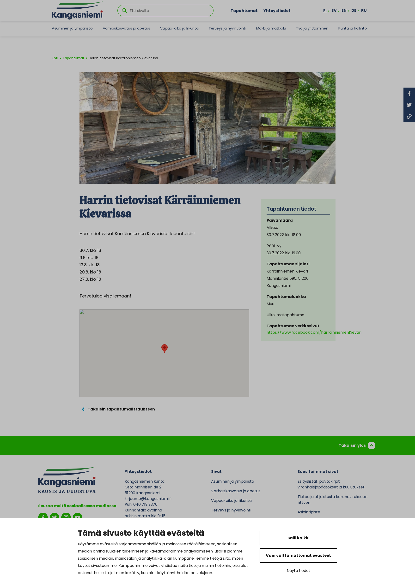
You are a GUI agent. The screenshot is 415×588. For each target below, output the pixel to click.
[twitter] (54, 517)
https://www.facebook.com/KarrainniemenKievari (314, 332)
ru (364, 10)
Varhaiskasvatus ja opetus (126, 28)
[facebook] (43, 517)
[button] (164, 348)
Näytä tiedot (298, 570)
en (344, 10)
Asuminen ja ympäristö (72, 28)
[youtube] (77, 517)
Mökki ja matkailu (271, 28)
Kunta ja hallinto (352, 28)
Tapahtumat (244, 10)
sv (334, 10)
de (353, 10)
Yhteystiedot (277, 10)
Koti (55, 58)
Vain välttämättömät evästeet (298, 555)
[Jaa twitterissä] (409, 105)
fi (325, 10)
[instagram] (66, 517)
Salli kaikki (298, 538)
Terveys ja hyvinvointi (227, 28)
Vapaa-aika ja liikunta (179, 28)
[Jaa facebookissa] (409, 93)
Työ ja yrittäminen (312, 28)
